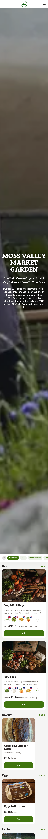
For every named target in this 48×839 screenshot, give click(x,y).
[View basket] (44, 4)
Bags (23, 558)
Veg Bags (10, 676)
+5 (36, 690)
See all (42, 566)
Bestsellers (13, 558)
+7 (36, 619)
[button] (4, 4)
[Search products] (4, 558)
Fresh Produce (35, 558)
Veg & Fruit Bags (14, 605)
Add (24, 633)
